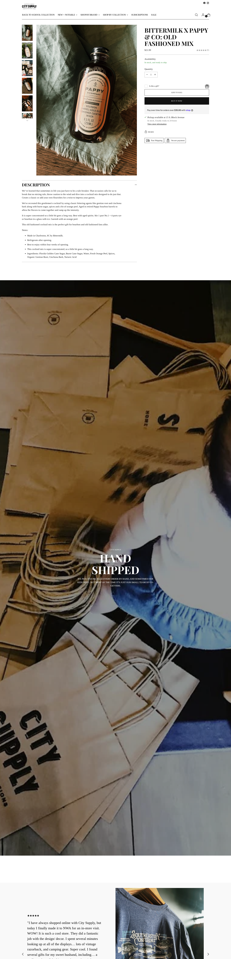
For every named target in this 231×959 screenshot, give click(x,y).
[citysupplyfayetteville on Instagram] (208, 3)
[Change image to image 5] (27, 103)
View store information (157, 124)
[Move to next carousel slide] (207, 873)
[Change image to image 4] (27, 86)
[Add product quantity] (147, 74)
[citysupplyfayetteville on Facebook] (204, 3)
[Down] (27, 120)
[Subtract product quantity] (155, 74)
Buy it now (176, 101)
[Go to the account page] (202, 15)
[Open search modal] (196, 15)
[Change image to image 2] (27, 50)
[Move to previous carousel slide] (200, 873)
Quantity (149, 69)
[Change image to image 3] (27, 68)
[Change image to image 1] (27, 33)
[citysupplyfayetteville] (29, 6)
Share (151, 132)
